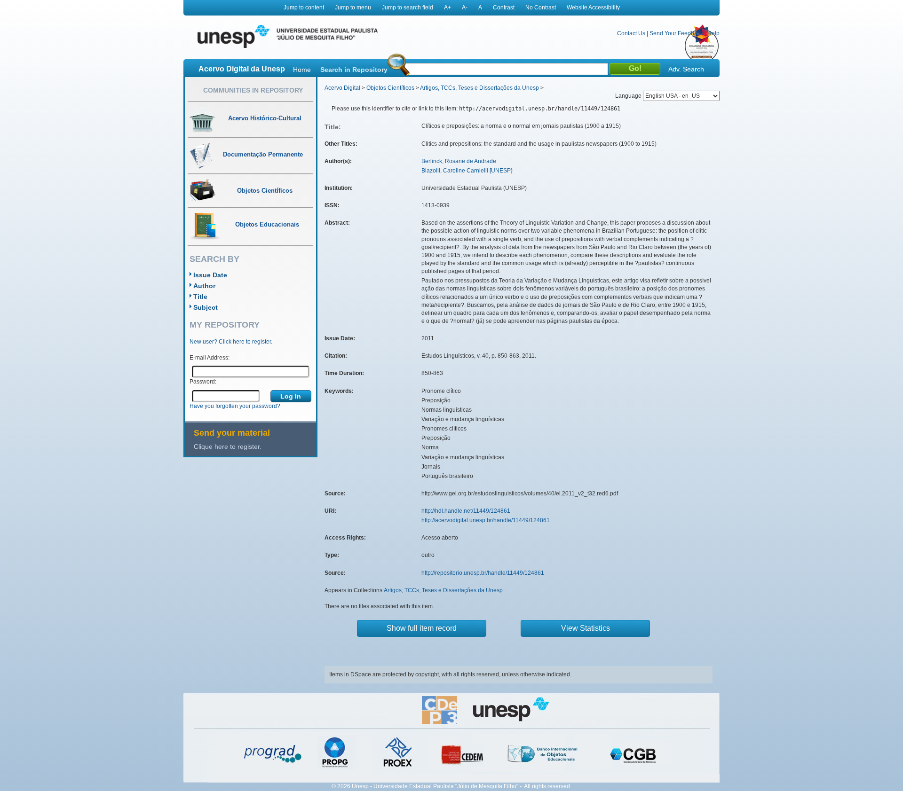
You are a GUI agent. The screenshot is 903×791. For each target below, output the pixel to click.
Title (200, 296)
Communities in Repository (253, 90)
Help (713, 33)
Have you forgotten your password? (235, 406)
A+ (447, 7)
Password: (203, 381)
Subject (205, 307)
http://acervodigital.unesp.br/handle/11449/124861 (485, 520)
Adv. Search (686, 69)
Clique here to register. (227, 446)
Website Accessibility (593, 7)
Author (204, 286)
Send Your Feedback (676, 33)
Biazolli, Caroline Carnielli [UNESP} (467, 170)
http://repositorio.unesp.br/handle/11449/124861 (482, 573)
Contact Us (631, 33)
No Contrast (540, 7)
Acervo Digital (342, 88)
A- (464, 7)
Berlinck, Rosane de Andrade (458, 161)
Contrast (504, 7)
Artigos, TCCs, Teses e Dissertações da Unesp (479, 88)
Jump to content (304, 7)
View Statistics (585, 628)
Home (302, 69)
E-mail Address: (210, 357)
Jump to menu (353, 7)
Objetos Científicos (390, 88)
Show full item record (422, 628)
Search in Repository (354, 69)
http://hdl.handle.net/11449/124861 (465, 511)
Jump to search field (407, 7)
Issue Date (210, 275)
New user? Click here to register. (231, 341)
